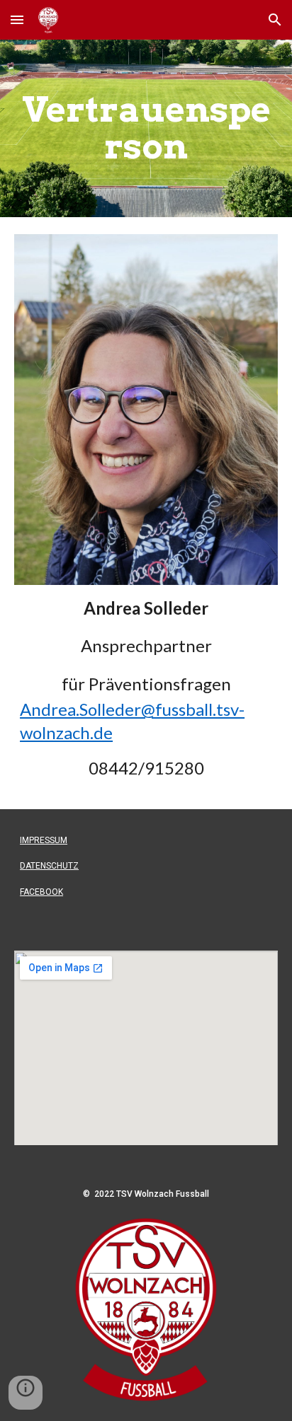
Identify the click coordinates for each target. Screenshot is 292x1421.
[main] (146, 128)
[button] (17, 19)
